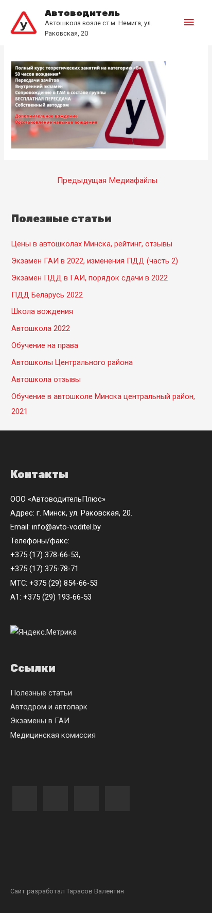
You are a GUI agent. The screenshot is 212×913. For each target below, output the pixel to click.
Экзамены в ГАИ (39, 720)
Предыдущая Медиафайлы (107, 180)
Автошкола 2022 (40, 328)
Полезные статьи (41, 693)
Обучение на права (44, 345)
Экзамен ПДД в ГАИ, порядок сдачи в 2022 (89, 278)
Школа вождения (42, 311)
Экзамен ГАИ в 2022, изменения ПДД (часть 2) (94, 260)
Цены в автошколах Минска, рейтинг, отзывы (91, 243)
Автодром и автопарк (48, 706)
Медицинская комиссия (53, 735)
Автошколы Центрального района (72, 362)
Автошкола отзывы (46, 379)
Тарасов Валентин (95, 891)
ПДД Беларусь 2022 (47, 295)
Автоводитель (82, 13)
